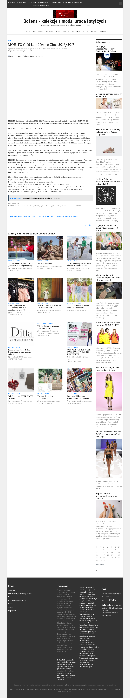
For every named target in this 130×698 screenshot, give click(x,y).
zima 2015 (108, 615)
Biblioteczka (38, 32)
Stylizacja (104, 32)
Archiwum (11, 590)
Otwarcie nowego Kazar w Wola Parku (109, 95)
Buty (58, 32)
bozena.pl (26, 32)
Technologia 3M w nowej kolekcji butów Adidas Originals (108, 132)
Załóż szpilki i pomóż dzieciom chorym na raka (78, 397)
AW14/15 (111, 593)
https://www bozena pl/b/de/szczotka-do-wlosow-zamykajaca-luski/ (89, 645)
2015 (107, 593)
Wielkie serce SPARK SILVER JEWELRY (20, 397)
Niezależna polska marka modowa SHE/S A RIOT (108, 323)
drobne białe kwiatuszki (65, 660)
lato (108, 596)
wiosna (108, 612)
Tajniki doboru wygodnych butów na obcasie (106, 496)
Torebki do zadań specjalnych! (45, 397)
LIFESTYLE (112, 600)
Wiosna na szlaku (45, 263)
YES (112, 613)
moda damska (77, 303)
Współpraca (12, 611)
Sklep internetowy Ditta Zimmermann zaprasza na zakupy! (19, 352)
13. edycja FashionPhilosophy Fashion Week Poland (106, 48)
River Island (113, 608)
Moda (85, 32)
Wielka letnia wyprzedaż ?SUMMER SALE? (49, 327)
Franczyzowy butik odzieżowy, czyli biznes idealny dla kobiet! (18, 307)
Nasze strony (13, 597)
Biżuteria (49, 32)
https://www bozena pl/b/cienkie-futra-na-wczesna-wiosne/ (89, 658)
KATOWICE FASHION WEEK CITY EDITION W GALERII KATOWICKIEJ (78, 352)
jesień (116, 594)
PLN (108, 608)
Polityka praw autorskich (17, 600)
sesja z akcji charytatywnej (66, 662)
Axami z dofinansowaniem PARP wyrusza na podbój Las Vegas (108, 434)
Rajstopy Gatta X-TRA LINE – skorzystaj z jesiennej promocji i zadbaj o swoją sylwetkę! (43, 216)
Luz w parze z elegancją (82, 225)
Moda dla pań (48, 323)
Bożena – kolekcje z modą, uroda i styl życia (65, 21)
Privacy (10, 604)
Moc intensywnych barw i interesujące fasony (108, 368)
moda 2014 (113, 605)
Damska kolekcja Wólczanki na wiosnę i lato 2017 (79, 306)
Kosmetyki (76, 32)
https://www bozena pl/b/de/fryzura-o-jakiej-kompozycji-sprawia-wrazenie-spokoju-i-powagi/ (89, 614)
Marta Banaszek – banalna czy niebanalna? (49, 306)
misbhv (64, 671)
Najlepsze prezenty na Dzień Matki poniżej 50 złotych (107, 228)
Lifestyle (11, 261)
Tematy (10, 607)
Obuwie (94, 32)
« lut (97, 570)
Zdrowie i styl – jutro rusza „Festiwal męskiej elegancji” (20, 264)
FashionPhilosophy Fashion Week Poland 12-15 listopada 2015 (109, 181)
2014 (104, 593)
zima (114, 613)
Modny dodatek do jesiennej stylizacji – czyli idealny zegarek (108, 277)
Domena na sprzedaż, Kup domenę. (20, 593)
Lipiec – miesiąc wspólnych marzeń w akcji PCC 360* (79, 264)
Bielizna (66, 32)
